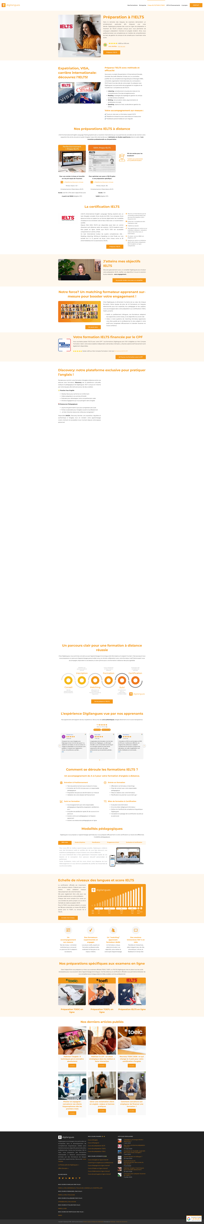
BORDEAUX (71, 1188)
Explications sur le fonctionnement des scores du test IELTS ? (134, 1162)
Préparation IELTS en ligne (132, 1009)
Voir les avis (121, 46)
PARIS (60, 1188)
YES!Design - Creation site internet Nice (118, 1221)
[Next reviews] (144, 745)
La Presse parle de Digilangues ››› (68, 1165)
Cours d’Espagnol (93, 1143)
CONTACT (196, 5)
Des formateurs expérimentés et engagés (91, 939)
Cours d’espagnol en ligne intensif (99, 1165)
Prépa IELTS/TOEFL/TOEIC (156, 5)
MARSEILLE (88, 1188)
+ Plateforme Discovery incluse (73, 182)
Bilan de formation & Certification (122, 801)
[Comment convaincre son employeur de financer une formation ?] (132, 1086)
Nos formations (132, 5)
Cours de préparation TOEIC (97, 1151)
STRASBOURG (62, 1201)
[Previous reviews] (60, 745)
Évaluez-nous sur (105, 729)
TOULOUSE (80, 1188)
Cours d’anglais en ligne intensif (98, 1160)
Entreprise (142, 5)
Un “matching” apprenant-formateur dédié (113, 939)
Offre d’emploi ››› (63, 1168)
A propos (184, 5)
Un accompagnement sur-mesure (68, 939)
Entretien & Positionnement (76, 782)
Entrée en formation (116, 782)
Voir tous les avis (97, 729)
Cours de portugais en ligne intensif (99, 1174)
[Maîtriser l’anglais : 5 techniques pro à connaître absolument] (72, 1040)
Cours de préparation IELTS (96, 1145)
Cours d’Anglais (93, 1140)
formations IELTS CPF (121, 351)
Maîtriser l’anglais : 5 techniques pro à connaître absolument (134, 1168)
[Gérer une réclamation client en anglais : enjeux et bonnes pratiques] (102, 1086)
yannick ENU (98, 734)
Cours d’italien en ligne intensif (98, 1168)
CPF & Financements (173, 5)
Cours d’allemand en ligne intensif (99, 1171)
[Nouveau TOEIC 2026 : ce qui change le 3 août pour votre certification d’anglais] (132, 1040)
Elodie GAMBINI (70, 734)
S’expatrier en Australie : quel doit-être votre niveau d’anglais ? (135, 1151)
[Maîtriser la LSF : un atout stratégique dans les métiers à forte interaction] (102, 1040)
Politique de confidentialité (97, 1221)
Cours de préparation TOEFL (97, 1148)
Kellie (124, 734)
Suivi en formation (72, 801)
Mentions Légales (87, 1221)
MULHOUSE (72, 1201)
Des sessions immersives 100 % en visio (136, 939)
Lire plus (72, 1065)
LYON (65, 1188)
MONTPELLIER (97, 1188)
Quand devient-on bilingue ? (133, 1156)
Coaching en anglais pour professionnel (100, 1162)
